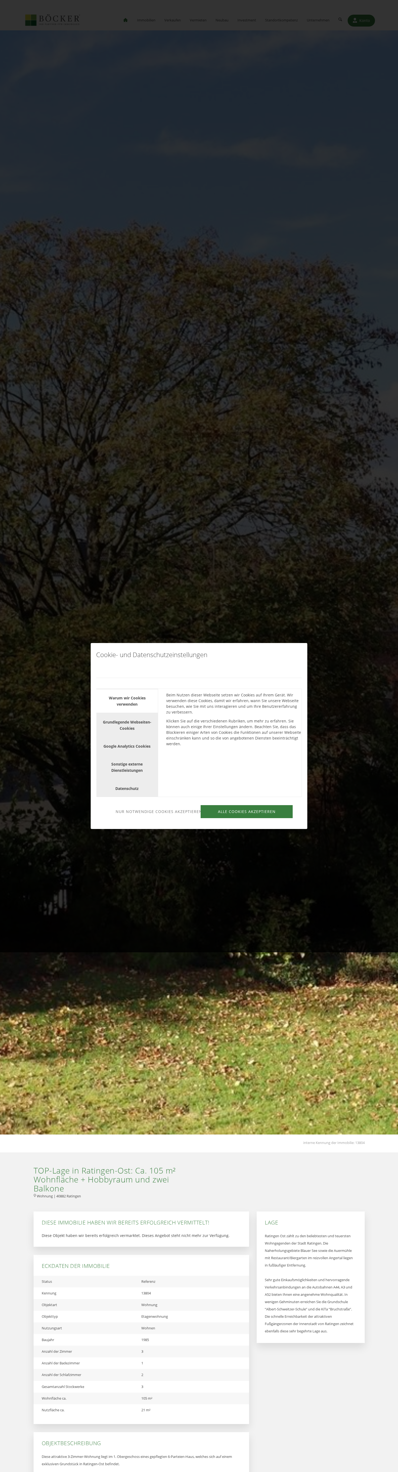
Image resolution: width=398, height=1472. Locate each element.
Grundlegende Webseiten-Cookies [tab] (127, 725)
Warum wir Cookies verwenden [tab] (127, 701)
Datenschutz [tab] (127, 788)
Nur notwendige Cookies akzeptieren (157, 811)
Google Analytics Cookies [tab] (127, 746)
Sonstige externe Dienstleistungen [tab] (127, 767)
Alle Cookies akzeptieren (247, 811)
